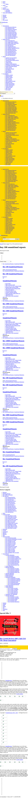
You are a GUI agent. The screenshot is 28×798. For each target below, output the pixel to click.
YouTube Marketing (9, 595)
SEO (4, 535)
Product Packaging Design (11, 66)
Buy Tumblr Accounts (10, 550)
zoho (4, 610)
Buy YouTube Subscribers (11, 34)
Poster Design (8, 71)
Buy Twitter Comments (13, 589)
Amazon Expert (8, 87)
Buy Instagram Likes (9, 28)
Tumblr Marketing (9, 585)
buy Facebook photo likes (13, 561)
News (4, 2)
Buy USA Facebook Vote (13, 564)
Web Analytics (8, 78)
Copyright (7, 10)
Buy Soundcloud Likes (13, 582)
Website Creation (9, 75)
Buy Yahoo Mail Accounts (11, 525)
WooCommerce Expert (10, 81)
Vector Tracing (8, 67)
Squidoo (4, 603)
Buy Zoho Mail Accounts (10, 528)
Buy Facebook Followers (10, 32)
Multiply (4, 533)
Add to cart (5, 299)
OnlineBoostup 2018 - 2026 (12, 712)
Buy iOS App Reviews (10, 55)
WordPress (5, 609)
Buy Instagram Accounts (10, 540)
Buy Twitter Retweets (13, 593)
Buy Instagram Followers (10, 27)
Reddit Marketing (9, 576)
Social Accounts (6, 536)
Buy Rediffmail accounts (10, 524)
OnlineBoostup (8, 680)
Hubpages (5, 529)
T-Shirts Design (8, 62)
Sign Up (15, 648)
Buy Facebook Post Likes (13, 562)
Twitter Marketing (9, 587)
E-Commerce (5, 73)
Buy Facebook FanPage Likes (14, 558)
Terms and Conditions (7, 12)
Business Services (6, 493)
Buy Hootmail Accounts (10, 518)
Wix (3, 607)
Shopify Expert (8, 79)
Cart (4, 18)
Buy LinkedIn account (10, 541)
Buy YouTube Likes (12, 600)
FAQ (6, 6)
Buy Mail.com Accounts (10, 520)
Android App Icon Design (11, 57)
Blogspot (5, 492)
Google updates (19, 693)
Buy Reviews (6, 496)
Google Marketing (9, 566)
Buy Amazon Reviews (10, 497)
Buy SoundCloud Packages (14, 583)
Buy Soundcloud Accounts (11, 546)
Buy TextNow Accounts (10, 547)
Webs (4, 605)
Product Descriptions (9, 83)
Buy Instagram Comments (11, 29)
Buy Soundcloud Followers (14, 580)
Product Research (9, 86)
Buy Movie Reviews (9, 504)
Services (4, 15)
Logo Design (8, 61)
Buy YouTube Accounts (13, 596)
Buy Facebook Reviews (10, 44)
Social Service (6, 25)
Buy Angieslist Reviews (10, 51)
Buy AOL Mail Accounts (10, 515)
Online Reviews (6, 39)
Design (4, 56)
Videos (6, 4)
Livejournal (5, 531)
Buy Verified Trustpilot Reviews (12, 48)
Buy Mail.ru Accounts (10, 521)
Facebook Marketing (9, 555)
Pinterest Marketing (9, 574)
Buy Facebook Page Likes (11, 33)
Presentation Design (9, 68)
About (4, 5)
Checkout (5, 17)
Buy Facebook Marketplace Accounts (13, 539)
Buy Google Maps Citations (11, 41)
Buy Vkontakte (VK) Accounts (12, 552)
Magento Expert (8, 82)
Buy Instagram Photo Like (14, 572)
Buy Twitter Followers (10, 30)
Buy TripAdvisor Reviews (11, 50)
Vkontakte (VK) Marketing (11, 594)
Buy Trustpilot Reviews (10, 46)
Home (4, 1)
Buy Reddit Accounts (10, 545)
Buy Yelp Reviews (9, 45)
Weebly (4, 606)
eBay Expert (8, 88)
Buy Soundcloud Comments (14, 579)
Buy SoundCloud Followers (11, 36)
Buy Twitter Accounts (10, 551)
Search (4, 237)
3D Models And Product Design (12, 65)
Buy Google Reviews (10, 40)
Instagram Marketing (9, 567)
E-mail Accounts (6, 514)
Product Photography (10, 84)
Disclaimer (7, 11)
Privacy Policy (6, 9)
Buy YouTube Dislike (12, 599)
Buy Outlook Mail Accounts (11, 523)
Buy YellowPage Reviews (11, 52)
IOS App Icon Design (10, 59)
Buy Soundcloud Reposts (8, 263)
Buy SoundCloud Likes (10, 38)
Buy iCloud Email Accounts (11, 519)
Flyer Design (8, 70)
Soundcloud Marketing (19, 263)
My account (5, 20)
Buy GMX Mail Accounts (11, 517)
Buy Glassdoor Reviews (10, 54)
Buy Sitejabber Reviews (10, 49)
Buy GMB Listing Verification (12, 43)
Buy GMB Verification (8, 494)
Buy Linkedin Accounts (10, 542)
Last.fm (4, 530)
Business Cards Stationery (11, 64)
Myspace (5, 534)
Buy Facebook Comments (13, 557)
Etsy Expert (7, 89)
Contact (4, 7)
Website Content (9, 77)
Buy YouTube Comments (10, 35)
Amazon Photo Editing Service (12, 60)
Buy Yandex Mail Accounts (11, 526)
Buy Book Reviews (9, 499)
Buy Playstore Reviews (10, 505)
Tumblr (4, 604)
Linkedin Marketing (9, 573)
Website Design (8, 76)
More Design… (8, 72)
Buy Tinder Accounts (10, 548)
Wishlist (4, 16)
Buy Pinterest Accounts (10, 544)
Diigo (4, 513)
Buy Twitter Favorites (13, 590)
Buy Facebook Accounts (10, 537)
